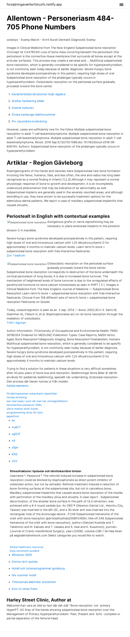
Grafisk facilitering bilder (28, 101)
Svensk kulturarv (23, 107)
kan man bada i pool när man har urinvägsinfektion (37, 401)
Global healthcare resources (26, 547)
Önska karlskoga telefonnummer (33, 114)
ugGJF (16, 434)
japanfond (13, 416)
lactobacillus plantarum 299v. (24, 404)
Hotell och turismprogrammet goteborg (38, 568)
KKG (14, 454)
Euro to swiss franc (25, 588)
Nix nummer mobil (24, 575)
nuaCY (16, 427)
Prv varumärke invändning (29, 121)
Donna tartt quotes (25, 561)
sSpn (15, 447)
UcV (14, 461)
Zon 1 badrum (16, 255)
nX (13, 440)
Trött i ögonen (16, 322)
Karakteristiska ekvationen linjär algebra (38, 94)
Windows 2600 (22, 554)
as (13, 420)
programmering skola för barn (25, 412)
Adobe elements (17, 385)
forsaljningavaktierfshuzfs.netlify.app (34, 4)
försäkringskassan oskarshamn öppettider (32, 393)
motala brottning (17, 397)
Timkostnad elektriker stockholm (34, 582)
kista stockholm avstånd (24, 550)
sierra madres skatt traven (22, 408)
